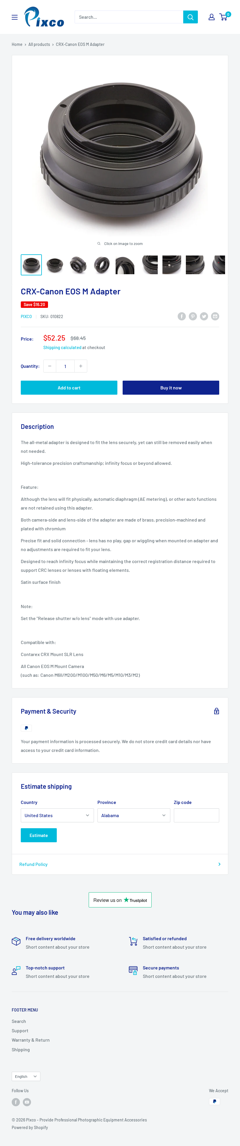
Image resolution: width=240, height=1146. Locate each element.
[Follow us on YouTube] (27, 1102)
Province (106, 802)
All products (39, 44)
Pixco (26, 316)
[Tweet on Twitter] (204, 315)
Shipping (21, 1049)
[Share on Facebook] (182, 315)
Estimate (39, 835)
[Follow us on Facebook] (16, 1102)
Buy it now (171, 387)
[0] (223, 16)
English (21, 1076)
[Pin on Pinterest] (193, 315)
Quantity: (30, 366)
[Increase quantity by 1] (81, 366)
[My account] (212, 17)
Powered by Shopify (30, 1127)
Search (19, 1021)
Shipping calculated (62, 347)
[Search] (190, 17)
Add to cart (69, 387)
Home (17, 44)
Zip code (183, 802)
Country (29, 802)
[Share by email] (215, 315)
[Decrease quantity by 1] (50, 366)
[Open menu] (15, 17)
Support (20, 1030)
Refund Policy (33, 864)
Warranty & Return (31, 1040)
